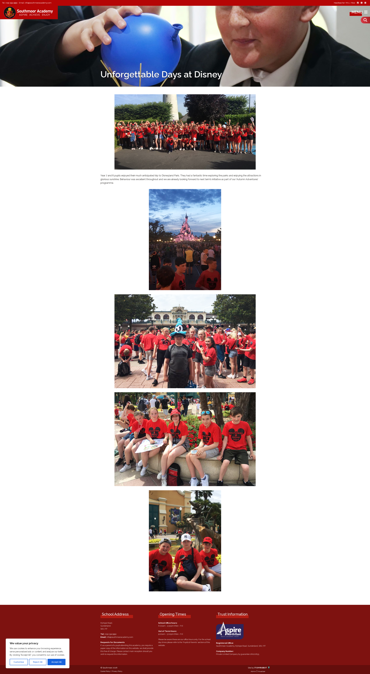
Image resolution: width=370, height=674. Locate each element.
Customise (19, 662)
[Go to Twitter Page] (361, 3)
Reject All (37, 662)
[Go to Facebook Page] (358, 3)
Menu (357, 12)
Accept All (56, 662)
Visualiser (261, 671)
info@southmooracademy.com (38, 3)
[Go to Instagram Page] (365, 3)
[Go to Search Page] (365, 20)
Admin (253, 671)
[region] (37, 653)
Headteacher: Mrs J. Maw (344, 3)
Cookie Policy (105, 671)
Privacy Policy (117, 671)
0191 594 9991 (11, 3)
